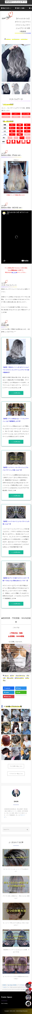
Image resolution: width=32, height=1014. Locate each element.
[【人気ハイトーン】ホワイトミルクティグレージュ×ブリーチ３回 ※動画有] (26, 740)
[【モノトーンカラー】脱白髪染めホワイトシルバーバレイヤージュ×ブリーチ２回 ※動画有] (26, 753)
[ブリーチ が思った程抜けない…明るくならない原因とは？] (16, 884)
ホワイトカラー (19, 678)
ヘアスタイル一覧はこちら (16, 773)
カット (7, 675)
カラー (12, 675)
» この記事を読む (16, 393)
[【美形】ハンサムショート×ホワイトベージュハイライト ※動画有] (16, 740)
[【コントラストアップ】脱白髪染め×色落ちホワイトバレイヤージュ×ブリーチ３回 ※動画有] (16, 753)
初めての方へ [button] (6, 8)
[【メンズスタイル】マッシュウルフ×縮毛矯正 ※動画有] (6, 753)
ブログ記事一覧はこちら (16, 766)
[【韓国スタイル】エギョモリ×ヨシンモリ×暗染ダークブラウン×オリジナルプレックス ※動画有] (16, 728)
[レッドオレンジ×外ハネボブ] (6, 740)
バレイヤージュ (20, 675)
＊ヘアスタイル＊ (16, 39)
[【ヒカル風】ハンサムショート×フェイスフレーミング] (6, 728)
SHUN (11, 1011)
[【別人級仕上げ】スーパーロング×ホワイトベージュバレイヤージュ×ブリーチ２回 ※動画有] (26, 715)
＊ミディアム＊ (24, 39)
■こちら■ (14, 272)
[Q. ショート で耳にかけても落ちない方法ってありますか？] (16, 911)
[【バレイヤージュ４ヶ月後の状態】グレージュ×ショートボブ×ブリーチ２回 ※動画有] (6, 715)
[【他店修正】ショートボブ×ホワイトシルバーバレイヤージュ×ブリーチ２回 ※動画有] (26, 728)
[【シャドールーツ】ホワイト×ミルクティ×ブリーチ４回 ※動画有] (16, 715)
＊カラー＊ (8, 39)
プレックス (10, 678)
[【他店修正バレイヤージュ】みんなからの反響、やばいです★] (16, 938)
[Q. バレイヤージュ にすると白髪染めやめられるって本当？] (16, 965)
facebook (7, 688)
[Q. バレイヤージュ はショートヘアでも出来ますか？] (16, 857)
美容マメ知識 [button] (20, 8)
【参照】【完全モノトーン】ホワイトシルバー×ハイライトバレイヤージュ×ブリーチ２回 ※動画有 (16, 370)
